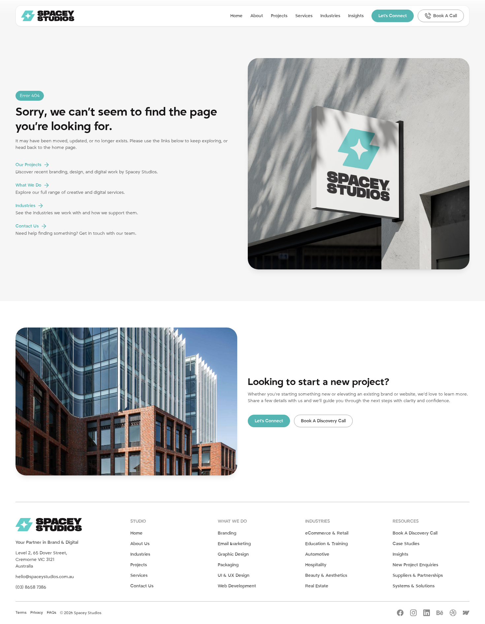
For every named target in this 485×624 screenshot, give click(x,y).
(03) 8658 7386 (31, 587)
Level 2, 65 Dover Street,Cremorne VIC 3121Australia (41, 559)
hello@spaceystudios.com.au (45, 576)
